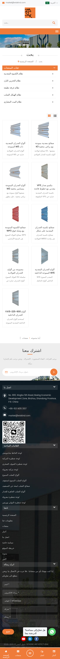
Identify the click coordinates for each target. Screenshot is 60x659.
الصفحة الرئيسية (27, 61)
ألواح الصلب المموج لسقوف (14, 480)
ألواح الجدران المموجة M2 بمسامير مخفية (15, 187)
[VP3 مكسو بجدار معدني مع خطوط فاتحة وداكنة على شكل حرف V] (45, 171)
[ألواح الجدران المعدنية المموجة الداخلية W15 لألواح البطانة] (45, 256)
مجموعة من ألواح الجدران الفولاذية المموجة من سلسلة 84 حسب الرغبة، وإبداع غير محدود (15, 271)
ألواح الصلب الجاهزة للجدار (13, 491)
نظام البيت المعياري (13, 102)
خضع (8, 631)
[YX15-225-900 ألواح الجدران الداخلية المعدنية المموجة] (15, 298)
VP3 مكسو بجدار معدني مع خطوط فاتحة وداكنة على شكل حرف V (44, 187)
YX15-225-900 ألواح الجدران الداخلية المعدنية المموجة (15, 313)
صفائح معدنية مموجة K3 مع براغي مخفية (44, 145)
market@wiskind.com (16, 2)
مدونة (4, 553)
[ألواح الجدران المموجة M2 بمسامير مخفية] (15, 171)
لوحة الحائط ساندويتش (12, 453)
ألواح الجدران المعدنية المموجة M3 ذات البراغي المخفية (15, 145)
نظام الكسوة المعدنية (13, 73)
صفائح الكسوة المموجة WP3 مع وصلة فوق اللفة (15, 229)
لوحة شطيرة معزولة (10, 497)
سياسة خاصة (7, 542)
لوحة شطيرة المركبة (11, 458)
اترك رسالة (30, 653)
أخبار (4, 531)
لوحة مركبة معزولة (10, 469)
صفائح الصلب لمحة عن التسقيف (16, 486)
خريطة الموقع (8, 548)
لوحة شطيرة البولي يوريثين (14, 502)
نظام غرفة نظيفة (11, 88)
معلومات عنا (7, 520)
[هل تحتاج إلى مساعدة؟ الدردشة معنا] (52, 631)
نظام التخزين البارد (12, 80)
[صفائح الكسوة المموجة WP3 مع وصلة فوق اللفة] (15, 214)
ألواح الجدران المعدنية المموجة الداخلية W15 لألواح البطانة (45, 271)
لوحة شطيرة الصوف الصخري (14, 464)
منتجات (5, 526)
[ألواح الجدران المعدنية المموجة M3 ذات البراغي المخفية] (15, 129)
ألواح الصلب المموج (10, 475)
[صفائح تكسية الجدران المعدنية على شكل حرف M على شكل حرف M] (45, 214)
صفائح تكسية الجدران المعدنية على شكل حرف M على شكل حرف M (44, 229)
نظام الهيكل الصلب (12, 95)
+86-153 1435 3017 (17, 408)
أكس (4, 559)
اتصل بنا (5, 537)
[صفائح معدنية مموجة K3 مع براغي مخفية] (45, 129)
